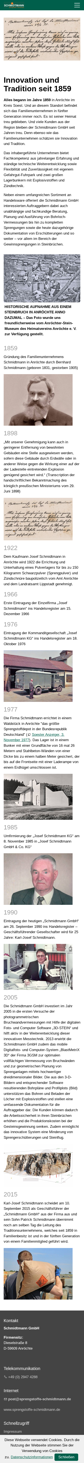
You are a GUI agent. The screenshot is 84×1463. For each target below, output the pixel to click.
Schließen (66, 1457)
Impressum (13, 1431)
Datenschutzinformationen (32, 1457)
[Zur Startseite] (14, 5)
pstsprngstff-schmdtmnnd (38, 1399)
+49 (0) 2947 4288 (22, 1377)
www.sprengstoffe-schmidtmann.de (32, 1410)
